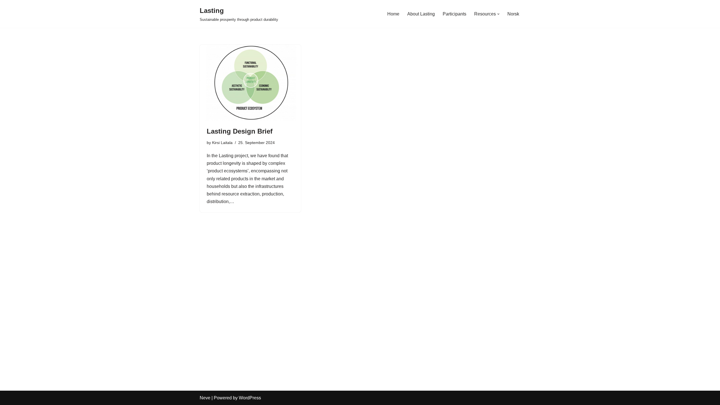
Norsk (513, 14)
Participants (454, 14)
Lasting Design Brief (240, 131)
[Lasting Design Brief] (250, 83)
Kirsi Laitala (222, 142)
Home (393, 14)
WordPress (250, 397)
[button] (498, 14)
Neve (205, 397)
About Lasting (421, 14)
